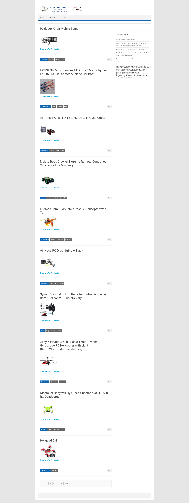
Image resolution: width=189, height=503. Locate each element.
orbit (63, 59)
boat (65, 107)
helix (57, 150)
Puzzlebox (44, 59)
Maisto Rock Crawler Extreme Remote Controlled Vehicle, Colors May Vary (73, 163)
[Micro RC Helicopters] (61, 12)
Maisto (43, 198)
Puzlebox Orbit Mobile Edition (60, 28)
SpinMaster (44, 150)
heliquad (54, 470)
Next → (67, 483)
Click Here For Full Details (49, 49)
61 (62, 483)
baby (49, 429)
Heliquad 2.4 (48, 440)
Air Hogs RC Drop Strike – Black (61, 250)
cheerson (56, 429)
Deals (42, 18)
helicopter (60, 239)
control (59, 331)
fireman (53, 239)
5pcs (54, 107)
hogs (62, 150)
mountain (68, 239)
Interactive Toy (45, 470)
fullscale (62, 382)
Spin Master (44, 382)
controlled (56, 198)
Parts (64, 18)
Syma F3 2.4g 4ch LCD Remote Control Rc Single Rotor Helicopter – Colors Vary (73, 296)
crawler (63, 198)
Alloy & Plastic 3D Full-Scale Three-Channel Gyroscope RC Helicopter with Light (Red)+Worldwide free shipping (69, 345)
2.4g (47, 331)
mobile (57, 59)
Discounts (52, 18)
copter (52, 150)
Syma (42, 331)
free (56, 382)
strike (62, 283)
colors (49, 198)
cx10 (62, 429)
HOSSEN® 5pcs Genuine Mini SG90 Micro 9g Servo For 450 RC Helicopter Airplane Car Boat (74, 72)
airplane (59, 107)
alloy (51, 382)
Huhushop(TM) (46, 107)
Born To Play (45, 239)
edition (51, 59)
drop (51, 283)
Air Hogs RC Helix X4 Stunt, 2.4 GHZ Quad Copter (73, 118)
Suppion (43, 429)
